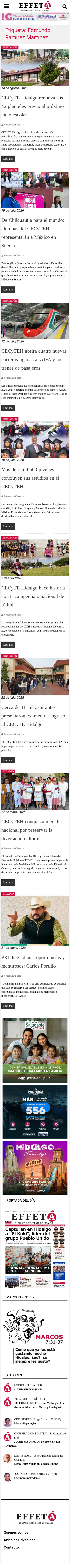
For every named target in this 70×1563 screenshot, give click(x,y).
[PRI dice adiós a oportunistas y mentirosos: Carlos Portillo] (35, 920)
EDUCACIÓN (10, 47)
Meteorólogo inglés (25, 1423)
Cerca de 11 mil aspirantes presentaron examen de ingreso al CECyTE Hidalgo (33, 715)
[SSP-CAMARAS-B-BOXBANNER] (35, 1111)
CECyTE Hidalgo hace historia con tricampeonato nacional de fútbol (33, 596)
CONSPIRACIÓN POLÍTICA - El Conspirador (40, 1433)
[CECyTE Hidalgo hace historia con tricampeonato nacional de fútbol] (35, 557)
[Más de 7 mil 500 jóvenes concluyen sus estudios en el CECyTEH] (35, 439)
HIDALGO (8, 771)
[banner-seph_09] (35, 1050)
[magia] (35, 1167)
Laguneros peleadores (26, 1478)
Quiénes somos (16, 1532)
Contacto (11, 1547)
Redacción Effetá (12, 124)
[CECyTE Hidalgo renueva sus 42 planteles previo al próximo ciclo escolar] (35, 67)
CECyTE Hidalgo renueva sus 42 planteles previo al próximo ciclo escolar (32, 106)
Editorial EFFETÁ (24, 1385)
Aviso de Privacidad (20, 1540)
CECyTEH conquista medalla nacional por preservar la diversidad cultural (31, 830)
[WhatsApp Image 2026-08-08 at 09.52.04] (35, 16)
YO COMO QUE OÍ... (26, 1399)
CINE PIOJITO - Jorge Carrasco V (33, 1419)
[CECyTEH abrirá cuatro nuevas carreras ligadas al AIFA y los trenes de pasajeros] (35, 320)
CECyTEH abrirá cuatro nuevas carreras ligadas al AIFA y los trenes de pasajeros (34, 359)
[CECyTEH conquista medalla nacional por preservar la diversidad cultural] (35, 791)
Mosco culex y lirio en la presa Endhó (36, 1463)
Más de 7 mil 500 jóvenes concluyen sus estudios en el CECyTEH (30, 478)
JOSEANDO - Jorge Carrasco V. (32, 1473)
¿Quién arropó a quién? (28, 1389)
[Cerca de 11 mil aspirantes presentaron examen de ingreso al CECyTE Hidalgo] (35, 676)
